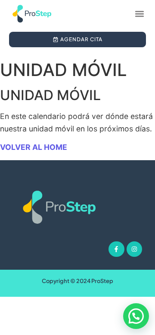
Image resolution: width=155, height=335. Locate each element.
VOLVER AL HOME (33, 147)
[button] (139, 13)
